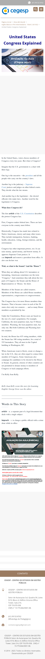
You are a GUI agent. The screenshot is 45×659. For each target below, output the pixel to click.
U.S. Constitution (27, 213)
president (29, 175)
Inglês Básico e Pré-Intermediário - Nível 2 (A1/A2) (20, 25)
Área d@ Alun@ (19, 22)
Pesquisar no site (35, 9)
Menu (41, 9)
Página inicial (6, 22)
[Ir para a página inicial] (23, 11)
